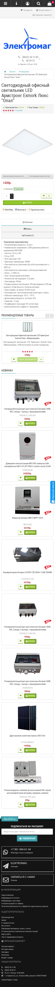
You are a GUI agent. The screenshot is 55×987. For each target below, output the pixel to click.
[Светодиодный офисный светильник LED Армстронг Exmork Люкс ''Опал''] (27, 142)
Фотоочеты (5, 926)
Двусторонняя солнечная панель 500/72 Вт (27, 736)
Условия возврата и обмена (12, 903)
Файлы (29, 229)
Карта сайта (6, 934)
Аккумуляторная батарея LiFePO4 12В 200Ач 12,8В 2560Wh (27, 572)
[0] (49, 3)
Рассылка (5, 955)
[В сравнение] (49, 196)
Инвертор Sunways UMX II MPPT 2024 (27, 518)
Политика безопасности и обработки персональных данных (24, 906)
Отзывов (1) (29, 235)
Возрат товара (7, 958)
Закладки (5, 952)
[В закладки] (44, 196)
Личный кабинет (7, 946)
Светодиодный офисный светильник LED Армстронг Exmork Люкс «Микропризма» (41, 176)
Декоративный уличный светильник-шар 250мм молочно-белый (15, 176)
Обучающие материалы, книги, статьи (16, 928)
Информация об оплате (10, 898)
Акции (3, 920)
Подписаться (29, 838)
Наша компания (7, 895)
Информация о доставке (10, 901)
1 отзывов (18, 110)
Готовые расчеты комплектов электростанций (19, 931)
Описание (29, 222)
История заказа (7, 949)
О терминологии (7, 923)
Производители (7, 917)
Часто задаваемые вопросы (12, 937)
